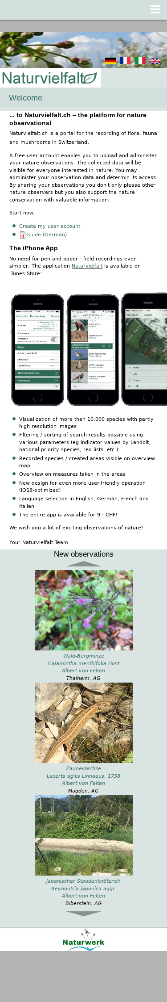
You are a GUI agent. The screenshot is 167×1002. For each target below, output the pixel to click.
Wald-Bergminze (83, 656)
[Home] (49, 78)
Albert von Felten (83, 671)
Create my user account (49, 226)
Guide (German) (46, 235)
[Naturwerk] (83, 949)
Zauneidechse (83, 768)
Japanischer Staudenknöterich (83, 881)
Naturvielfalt (87, 266)
